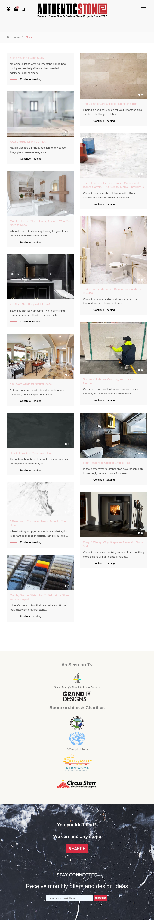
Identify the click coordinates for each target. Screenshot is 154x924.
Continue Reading (31, 79)
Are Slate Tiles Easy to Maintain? (30, 304)
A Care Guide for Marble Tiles (28, 141)
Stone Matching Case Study (27, 57)
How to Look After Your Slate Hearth (32, 453)
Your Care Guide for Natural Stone (31, 383)
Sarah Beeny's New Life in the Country (77, 687)
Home (16, 37)
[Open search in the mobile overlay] (23, 9)
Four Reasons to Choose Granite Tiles (106, 462)
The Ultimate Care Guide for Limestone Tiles (110, 103)
